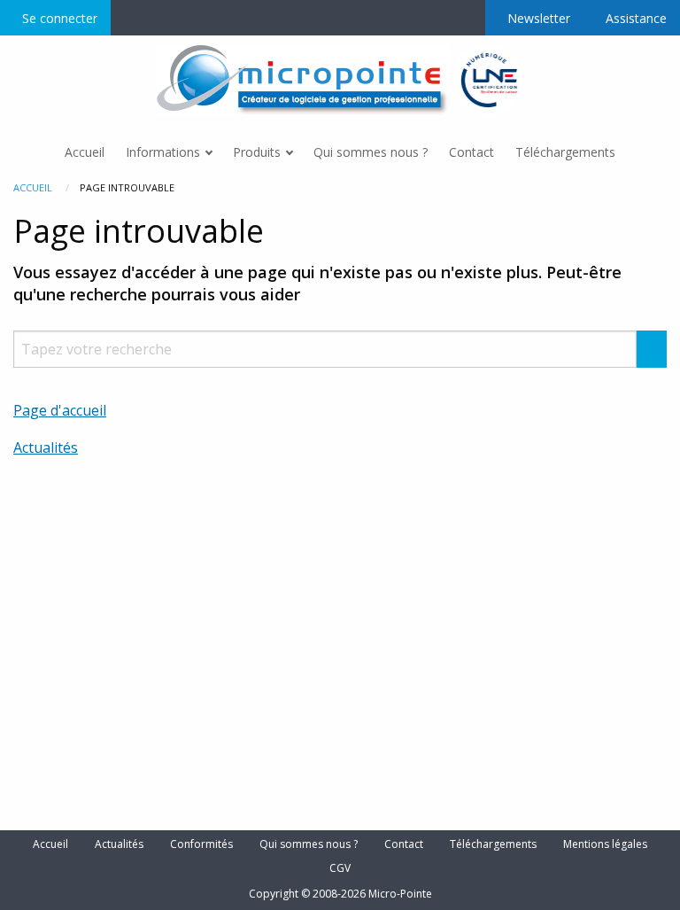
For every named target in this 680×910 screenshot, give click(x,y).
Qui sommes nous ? (308, 844)
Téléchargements (493, 844)
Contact (403, 844)
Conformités (201, 844)
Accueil (32, 187)
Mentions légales (605, 844)
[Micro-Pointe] (304, 79)
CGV (340, 868)
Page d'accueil (59, 410)
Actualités (45, 447)
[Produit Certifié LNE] (488, 79)
